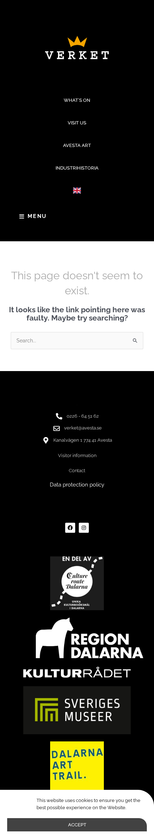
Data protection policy (77, 484)
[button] (77, 190)
